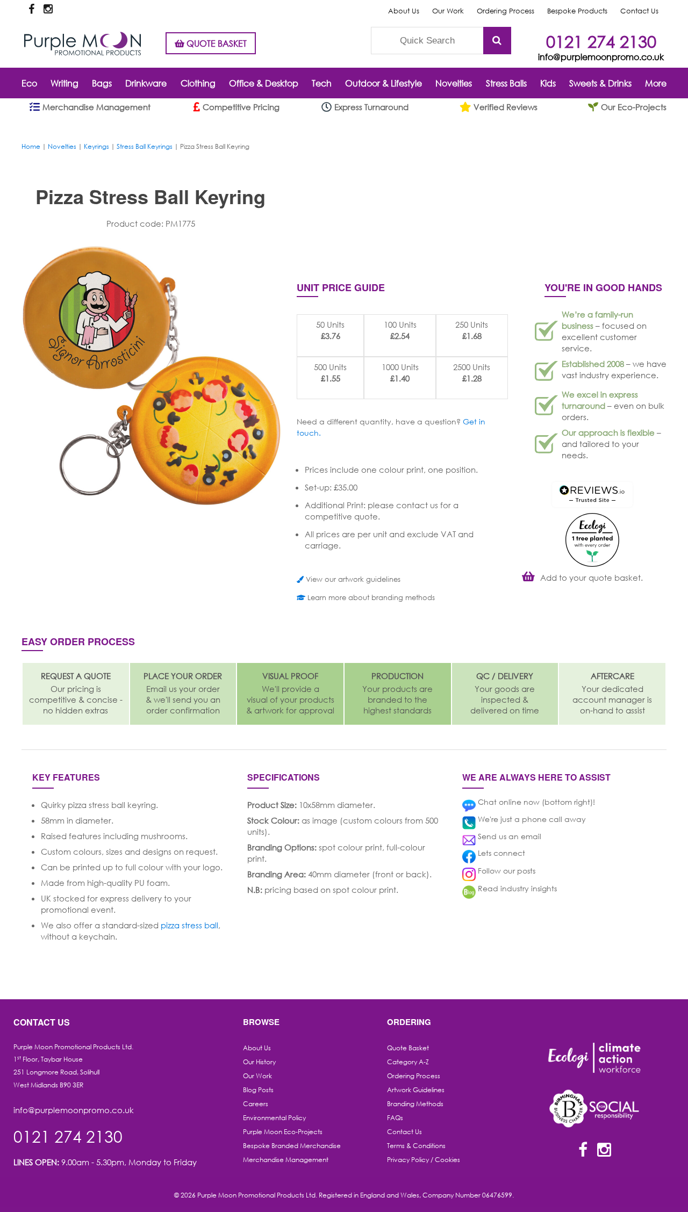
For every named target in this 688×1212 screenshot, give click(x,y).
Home (31, 146)
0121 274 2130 (601, 41)
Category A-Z (408, 1061)
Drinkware (146, 83)
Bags (102, 83)
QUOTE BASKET (215, 43)
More (655, 83)
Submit (497, 40)
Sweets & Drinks (600, 83)
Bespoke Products (577, 11)
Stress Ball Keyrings (145, 146)
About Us (403, 11)
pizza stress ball (189, 925)
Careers (255, 1103)
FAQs (395, 1117)
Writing (64, 83)
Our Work (448, 11)
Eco (29, 83)
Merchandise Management (285, 1159)
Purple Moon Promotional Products (82, 43)
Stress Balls (506, 83)
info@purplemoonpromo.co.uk (601, 56)
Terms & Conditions (416, 1145)
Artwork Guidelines (416, 1089)
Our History (259, 1061)
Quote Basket (408, 1047)
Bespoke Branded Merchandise (292, 1145)
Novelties (453, 83)
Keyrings (96, 146)
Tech (322, 83)
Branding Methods (415, 1103)
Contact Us (639, 11)
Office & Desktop (263, 83)
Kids (548, 83)
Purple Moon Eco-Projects (282, 1131)
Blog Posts (258, 1089)
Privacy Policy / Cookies (423, 1159)
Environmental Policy (274, 1117)
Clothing (198, 83)
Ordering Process (505, 11)
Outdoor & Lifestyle (383, 83)
